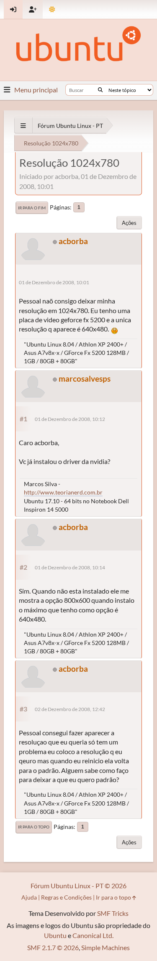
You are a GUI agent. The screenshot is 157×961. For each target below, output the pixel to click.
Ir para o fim (32, 207)
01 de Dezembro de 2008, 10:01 (54, 282)
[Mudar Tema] (52, 9)
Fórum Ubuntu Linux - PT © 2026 (78, 886)
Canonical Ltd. (92, 935)
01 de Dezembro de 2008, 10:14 (70, 567)
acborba (73, 241)
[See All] (23, 125)
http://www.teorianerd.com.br (63, 492)
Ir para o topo (33, 826)
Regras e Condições (66, 897)
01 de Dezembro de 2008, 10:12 (70, 419)
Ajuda (29, 897)
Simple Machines (105, 947)
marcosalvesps (85, 378)
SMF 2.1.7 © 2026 (53, 947)
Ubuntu (55, 935)
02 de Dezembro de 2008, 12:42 (70, 709)
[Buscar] (100, 90)
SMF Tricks (113, 913)
